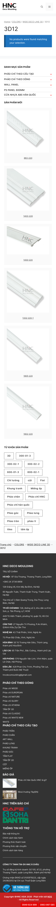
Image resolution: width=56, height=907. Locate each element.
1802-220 (28, 434)
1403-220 (28, 216)
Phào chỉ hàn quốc (18, 504)
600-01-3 (13, 472)
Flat (42, 480)
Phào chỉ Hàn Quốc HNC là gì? (32, 780)
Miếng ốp (36, 488)
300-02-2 (33, 464)
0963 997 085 (47, 904)
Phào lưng (33, 513)
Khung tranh (14, 488)
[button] (42, 7)
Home (7, 22)
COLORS (16, 22)
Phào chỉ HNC (36, 496)
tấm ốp (25, 529)
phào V (31, 521)
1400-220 (28, 260)
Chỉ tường (13, 480)
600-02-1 (33, 472)
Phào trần (13, 521)
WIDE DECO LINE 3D (33, 22)
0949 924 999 (29, 904)
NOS (49, 896)
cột (30, 480)
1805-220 (28, 376)
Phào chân (13, 496)
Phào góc (13, 513)
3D (9, 455)
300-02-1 (13, 464)
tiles (9, 529)
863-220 (28, 158)
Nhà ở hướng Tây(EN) (28, 792)
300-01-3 (25, 455)
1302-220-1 (28, 318)
